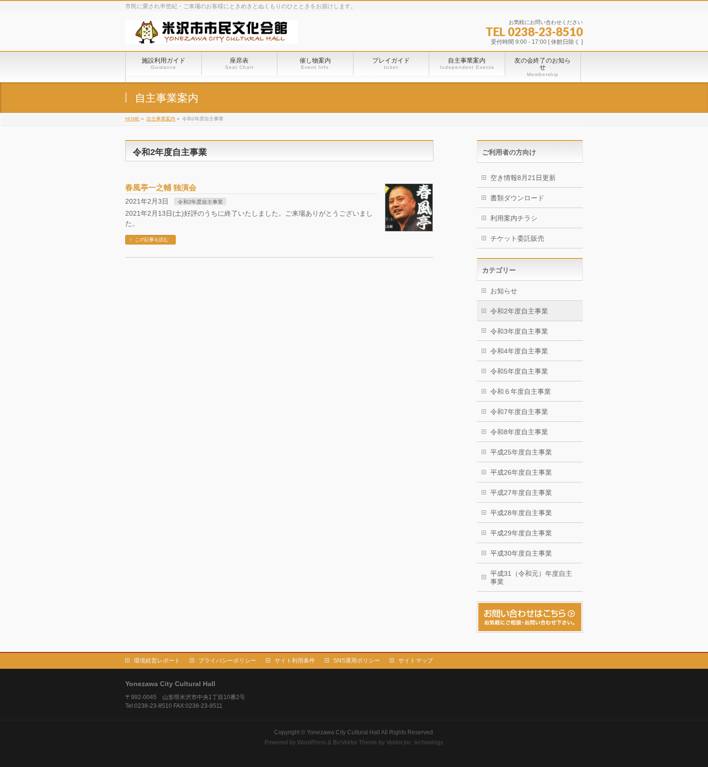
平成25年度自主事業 (521, 452)
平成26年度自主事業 (521, 472)
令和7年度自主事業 (519, 412)
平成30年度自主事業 (521, 553)
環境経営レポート (157, 660)
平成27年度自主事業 (521, 492)
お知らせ (503, 291)
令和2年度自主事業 (200, 202)
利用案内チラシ (514, 218)
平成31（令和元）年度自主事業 (531, 577)
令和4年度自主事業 (519, 351)
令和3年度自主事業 (519, 331)
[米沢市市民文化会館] (211, 32)
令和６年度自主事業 (520, 391)
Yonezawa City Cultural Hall (343, 732)
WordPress (311, 742)
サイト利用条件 (295, 660)
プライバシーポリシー (227, 660)
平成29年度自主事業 (521, 533)
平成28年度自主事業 (521, 513)
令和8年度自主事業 (519, 432)
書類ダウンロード (517, 198)
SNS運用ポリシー (356, 660)
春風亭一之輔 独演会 (161, 187)
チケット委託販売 (517, 238)
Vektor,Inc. (399, 742)
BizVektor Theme (355, 742)
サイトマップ (415, 660)
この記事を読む (152, 239)
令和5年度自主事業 (519, 371)
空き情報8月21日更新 (523, 178)
